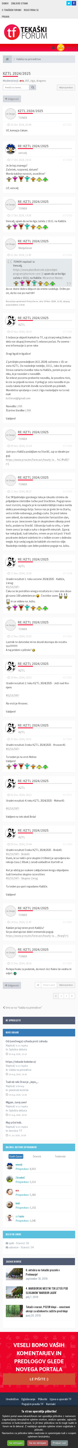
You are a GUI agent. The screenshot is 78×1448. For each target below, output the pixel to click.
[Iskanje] (32, 87)
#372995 (67, 963)
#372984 (67, 844)
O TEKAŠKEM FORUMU (11, 10)
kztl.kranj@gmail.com (18, 398)
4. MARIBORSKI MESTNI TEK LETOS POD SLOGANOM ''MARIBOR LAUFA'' (47, 1290)
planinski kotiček (19, 1090)
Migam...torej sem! (16, 1102)
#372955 (67, 677)
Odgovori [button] (13, 99)
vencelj (22, 153)
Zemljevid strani (19, 3)
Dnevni (37, 1156)
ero (22, 80)
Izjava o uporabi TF (61, 1399)
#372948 (67, 573)
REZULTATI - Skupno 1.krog (22, 878)
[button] (72, 996)
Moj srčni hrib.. (14, 1122)
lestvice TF (15, 1130)
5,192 (33, 1207)
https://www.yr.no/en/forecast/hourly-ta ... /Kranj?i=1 (37, 936)
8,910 (33, 1169)
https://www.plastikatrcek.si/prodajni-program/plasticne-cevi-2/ (35, 271)
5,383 (33, 1195)
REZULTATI (12, 587)
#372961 (67, 739)
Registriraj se (31, 10)
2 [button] (61, 995)
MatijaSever (25, 248)
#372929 (67, 215)
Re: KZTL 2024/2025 (33, 146)
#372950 (67, 636)
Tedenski (60, 1156)
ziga (32, 80)
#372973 (67, 795)
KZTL (21, 325)
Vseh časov (16, 1156)
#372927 (67, 124)
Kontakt (51, 1404)
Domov (5, 3)
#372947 (67, 491)
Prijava (5, 16)
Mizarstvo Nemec (53, 278)
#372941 (67, 331)
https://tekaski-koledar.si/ (21, 1061)
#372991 (67, 922)
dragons (41, 80)
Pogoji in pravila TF (33, 1404)
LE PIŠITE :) (39, 1379)
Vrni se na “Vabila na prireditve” (23, 1007)
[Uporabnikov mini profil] (10, 113)
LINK (19, 406)
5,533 (33, 1182)
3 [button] (66, 995)
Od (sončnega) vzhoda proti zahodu (27, 1041)
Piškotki (42, 1399)
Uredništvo (12, 1399)
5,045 (33, 1220)
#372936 (67, 255)
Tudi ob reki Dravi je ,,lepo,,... (22, 1082)
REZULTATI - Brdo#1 (18, 854)
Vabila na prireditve (20, 1070)
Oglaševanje (28, 1399)
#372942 (67, 446)
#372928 (67, 160)
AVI (27, 80)
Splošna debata (18, 1049)
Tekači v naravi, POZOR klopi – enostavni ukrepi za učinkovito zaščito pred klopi (48, 1309)
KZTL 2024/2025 (17, 73)
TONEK (22, 117)
